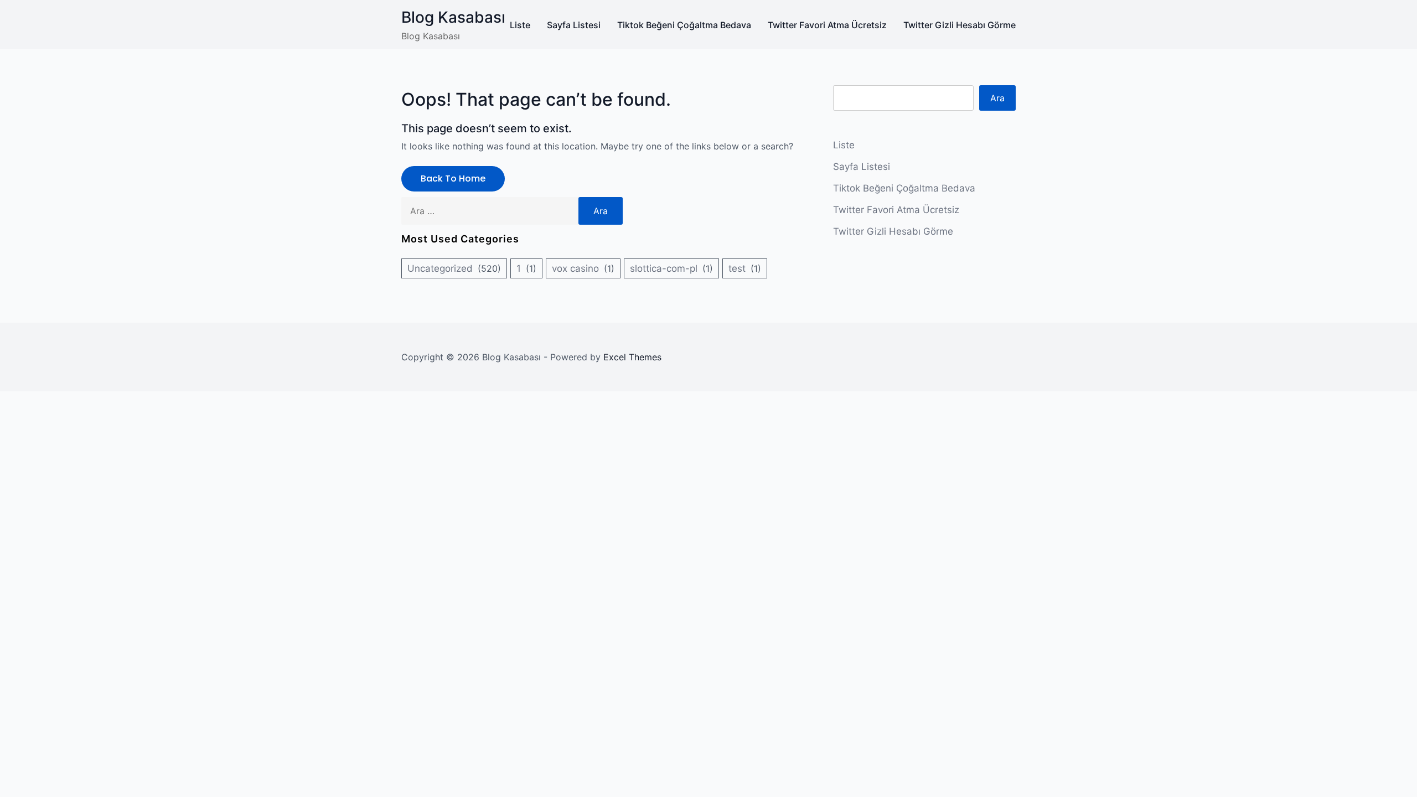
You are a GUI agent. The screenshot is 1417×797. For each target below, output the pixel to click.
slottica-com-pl (663, 268)
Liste (520, 24)
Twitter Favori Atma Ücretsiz (827, 24)
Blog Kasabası (453, 17)
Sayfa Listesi (574, 24)
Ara (997, 97)
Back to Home (453, 178)
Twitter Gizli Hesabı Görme (959, 24)
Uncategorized (440, 268)
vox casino (575, 268)
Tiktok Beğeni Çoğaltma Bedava (684, 24)
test (737, 268)
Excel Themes (632, 357)
